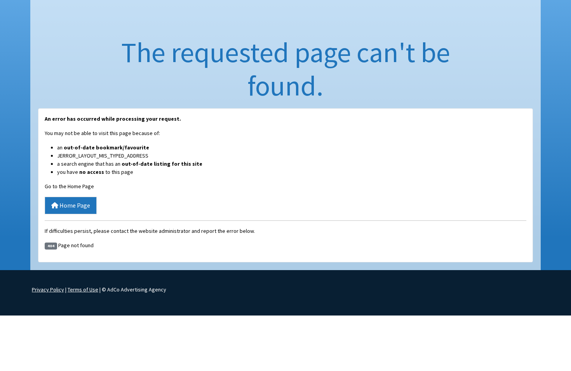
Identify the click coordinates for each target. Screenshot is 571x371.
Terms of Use (83, 289)
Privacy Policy (48, 289)
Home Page (74, 205)
